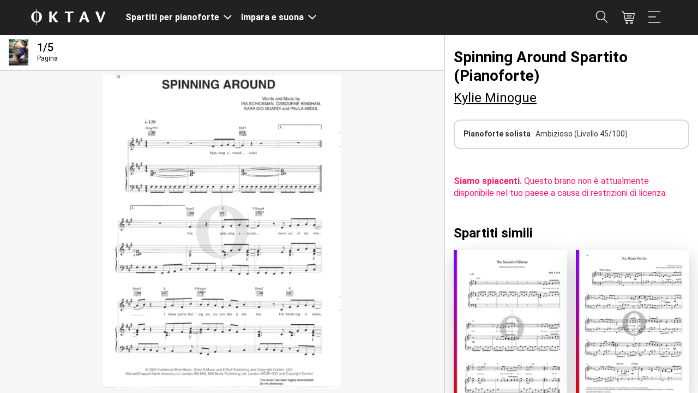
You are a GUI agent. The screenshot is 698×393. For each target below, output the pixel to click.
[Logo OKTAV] (68, 17)
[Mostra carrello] (628, 17)
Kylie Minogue (495, 97)
